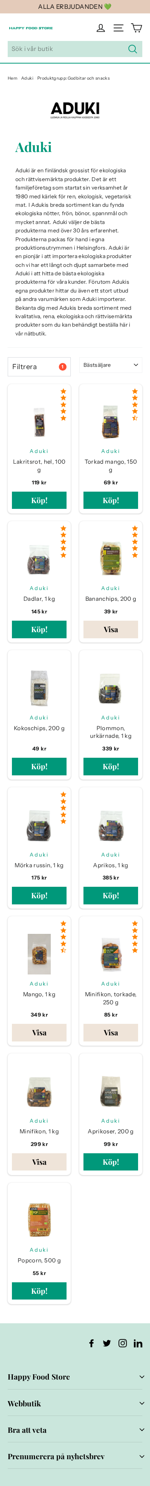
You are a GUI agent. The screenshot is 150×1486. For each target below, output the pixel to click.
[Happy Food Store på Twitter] (107, 1343)
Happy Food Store (39, 1376)
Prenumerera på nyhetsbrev (56, 1456)
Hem (12, 78)
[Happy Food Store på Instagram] (122, 1343)
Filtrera (37, 366)
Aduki (27, 78)
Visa (111, 629)
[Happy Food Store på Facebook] (91, 1343)
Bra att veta (27, 1430)
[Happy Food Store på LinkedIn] (138, 1343)
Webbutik (24, 1403)
